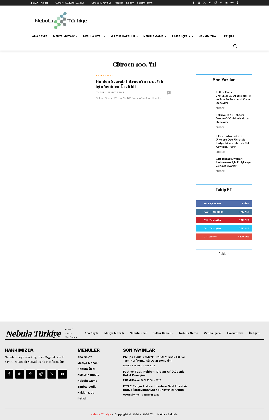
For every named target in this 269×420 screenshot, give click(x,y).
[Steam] (232, 3)
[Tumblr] (237, 3)
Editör (100, 92)
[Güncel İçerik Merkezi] (60, 20)
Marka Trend (104, 75)
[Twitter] (204, 3)
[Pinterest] (221, 3)
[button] (235, 46)
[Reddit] (215, 3)
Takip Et (244, 211)
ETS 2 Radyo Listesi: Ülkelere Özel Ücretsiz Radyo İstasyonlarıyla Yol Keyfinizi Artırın (232, 141)
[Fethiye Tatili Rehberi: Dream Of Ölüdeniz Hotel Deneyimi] (204, 121)
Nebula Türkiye (101, 414)
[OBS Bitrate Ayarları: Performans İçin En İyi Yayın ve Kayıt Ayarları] (204, 165)
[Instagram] (199, 3)
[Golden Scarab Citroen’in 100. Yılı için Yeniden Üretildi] (52, 94)
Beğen (245, 203)
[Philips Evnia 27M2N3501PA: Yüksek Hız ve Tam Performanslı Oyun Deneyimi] (204, 98)
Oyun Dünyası (131, 394)
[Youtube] (210, 3)
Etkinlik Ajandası (134, 380)
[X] (51, 374)
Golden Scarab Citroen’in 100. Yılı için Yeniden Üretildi (129, 83)
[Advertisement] (164, 20)
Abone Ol (243, 236)
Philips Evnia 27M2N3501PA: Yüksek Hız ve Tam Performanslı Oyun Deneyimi (233, 97)
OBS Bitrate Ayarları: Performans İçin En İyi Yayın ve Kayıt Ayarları (233, 162)
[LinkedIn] (226, 3)
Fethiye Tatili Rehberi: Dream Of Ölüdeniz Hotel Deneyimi (232, 118)
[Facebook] (193, 3)
